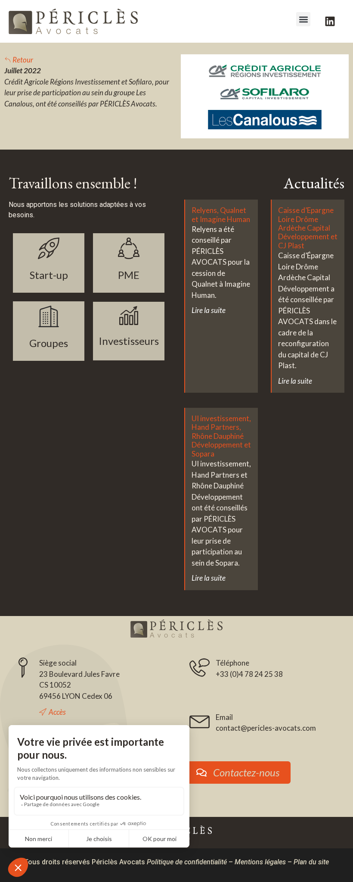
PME (128, 275)
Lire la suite (209, 310)
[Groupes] (48, 316)
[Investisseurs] (128, 315)
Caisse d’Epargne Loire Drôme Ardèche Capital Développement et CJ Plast (308, 228)
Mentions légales (260, 862)
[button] (303, 19)
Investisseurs (129, 341)
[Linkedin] (330, 21)
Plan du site (311, 862)
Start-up (49, 275)
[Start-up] (48, 248)
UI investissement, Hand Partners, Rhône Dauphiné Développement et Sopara (221, 436)
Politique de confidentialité (187, 862)
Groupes (48, 343)
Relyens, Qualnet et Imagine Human (221, 214)
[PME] (128, 248)
